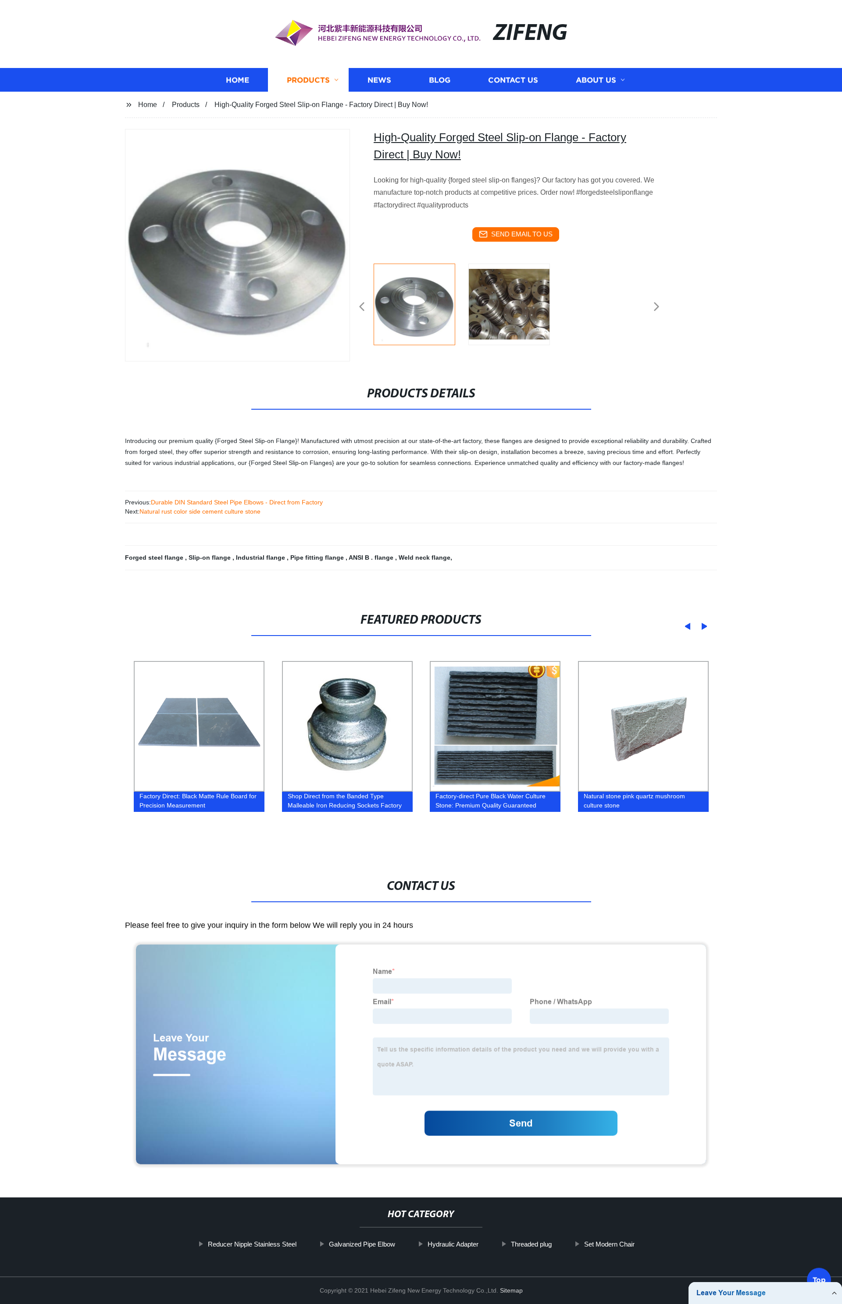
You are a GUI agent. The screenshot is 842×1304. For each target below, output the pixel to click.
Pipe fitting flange (318, 557)
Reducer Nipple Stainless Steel (252, 1244)
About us (596, 80)
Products (308, 80)
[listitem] (421, 303)
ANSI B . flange (372, 557)
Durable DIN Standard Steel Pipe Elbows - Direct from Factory (237, 502)
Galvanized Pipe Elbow (362, 1244)
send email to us (522, 234)
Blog (439, 80)
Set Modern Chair (609, 1244)
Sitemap (511, 1290)
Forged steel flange (155, 557)
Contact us (513, 80)
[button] (362, 307)
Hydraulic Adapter (453, 1244)
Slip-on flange (210, 557)
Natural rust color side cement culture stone (199, 511)
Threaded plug (531, 1244)
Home (237, 80)
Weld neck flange (424, 557)
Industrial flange (261, 557)
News (379, 80)
